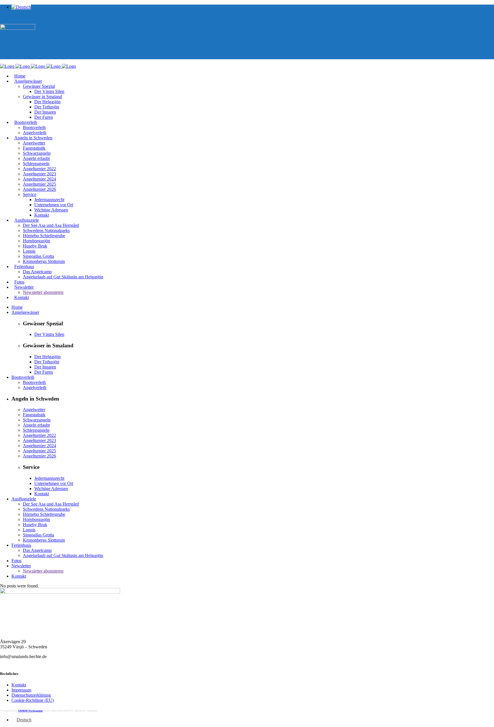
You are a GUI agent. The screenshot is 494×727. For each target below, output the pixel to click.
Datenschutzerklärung (31, 695)
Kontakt (18, 684)
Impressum (21, 690)
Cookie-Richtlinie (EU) (32, 700)
